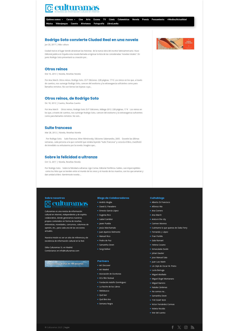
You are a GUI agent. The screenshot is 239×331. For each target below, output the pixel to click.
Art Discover (104, 265)
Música (49, 24)
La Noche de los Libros (109, 286)
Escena (96, 20)
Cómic (112, 20)
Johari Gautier (158, 253)
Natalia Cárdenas (159, 287)
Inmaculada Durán (160, 249)
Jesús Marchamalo (107, 227)
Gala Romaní (157, 240)
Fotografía (99, 24)
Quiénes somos (53, 20)
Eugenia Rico (105, 215)
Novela (135, 20)
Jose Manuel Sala (159, 257)
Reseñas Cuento (73, 103)
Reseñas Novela (73, 74)
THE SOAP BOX (159, 300)
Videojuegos (62, 24)
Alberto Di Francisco (161, 202)
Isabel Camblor (106, 219)
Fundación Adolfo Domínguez (112, 282)
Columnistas (123, 20)
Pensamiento (158, 20)
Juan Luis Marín (159, 261)
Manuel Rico (104, 236)
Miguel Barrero (158, 283)
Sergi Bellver (104, 249)
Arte (88, 20)
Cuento (74, 24)
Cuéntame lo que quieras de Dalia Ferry (169, 227)
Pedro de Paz (105, 240)
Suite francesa (58, 127)
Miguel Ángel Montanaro (163, 278)
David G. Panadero (107, 206)
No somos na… (159, 291)
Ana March (157, 215)
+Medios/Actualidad (177, 20)
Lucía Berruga (158, 270)
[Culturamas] (67, 208)
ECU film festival (106, 278)
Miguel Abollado (159, 274)
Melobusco (104, 290)
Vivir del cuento (158, 312)
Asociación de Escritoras (110, 273)
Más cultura (63, 44)
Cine (81, 20)
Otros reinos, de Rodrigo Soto (72, 98)
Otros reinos (56, 69)
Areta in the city (159, 219)
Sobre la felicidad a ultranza (71, 157)
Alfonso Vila (157, 206)
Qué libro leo (105, 299)
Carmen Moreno (159, 223)
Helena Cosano (159, 244)
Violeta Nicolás (158, 308)
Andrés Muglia (105, 202)
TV (104, 20)
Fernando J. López (160, 232)
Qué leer (103, 295)
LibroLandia (112, 24)
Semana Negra (106, 303)
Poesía (145, 20)
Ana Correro (157, 210)
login (66, 327)
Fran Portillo (157, 236)
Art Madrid (104, 269)
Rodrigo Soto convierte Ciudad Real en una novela (91, 39)
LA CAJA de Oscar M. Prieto (164, 266)
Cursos (69, 20)
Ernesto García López (109, 210)
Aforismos (86, 24)
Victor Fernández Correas (163, 304)
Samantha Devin (106, 244)
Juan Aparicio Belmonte (109, 232)
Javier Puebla (105, 223)
